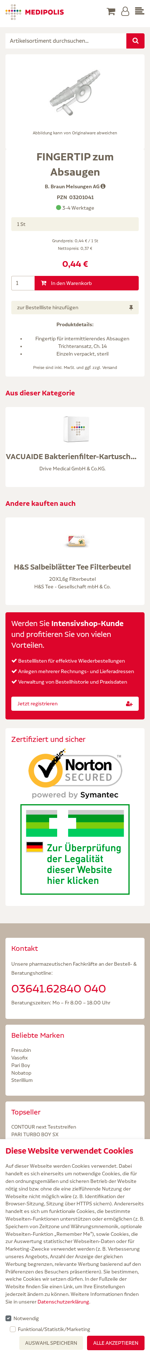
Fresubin (21, 1050)
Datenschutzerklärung (63, 1302)
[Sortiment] (140, 12)
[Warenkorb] (111, 12)
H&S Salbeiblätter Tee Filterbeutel (72, 567)
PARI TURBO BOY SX (35, 1134)
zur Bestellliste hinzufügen (47, 307)
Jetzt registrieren (37, 703)
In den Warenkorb (71, 283)
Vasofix (19, 1058)
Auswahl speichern (51, 1343)
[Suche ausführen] (135, 41)
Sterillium (22, 1080)
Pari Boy (20, 1065)
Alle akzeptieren (115, 1343)
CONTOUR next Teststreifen (43, 1127)
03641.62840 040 (58, 988)
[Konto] (125, 12)
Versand (109, 367)
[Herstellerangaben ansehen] (103, 186)
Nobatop (21, 1073)
